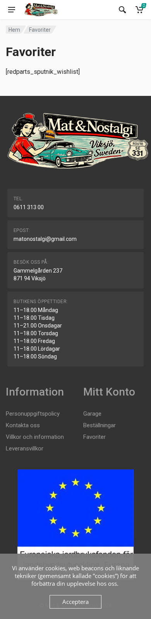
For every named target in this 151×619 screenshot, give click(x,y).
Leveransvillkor (24, 448)
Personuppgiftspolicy (33, 413)
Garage (92, 413)
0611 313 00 (29, 207)
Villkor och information (35, 436)
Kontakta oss (23, 425)
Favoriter (94, 436)
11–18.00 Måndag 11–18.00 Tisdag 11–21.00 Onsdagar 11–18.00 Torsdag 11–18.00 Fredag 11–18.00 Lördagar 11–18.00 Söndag (38, 333)
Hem (14, 30)
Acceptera (75, 601)
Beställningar (99, 425)
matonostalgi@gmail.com (45, 239)
